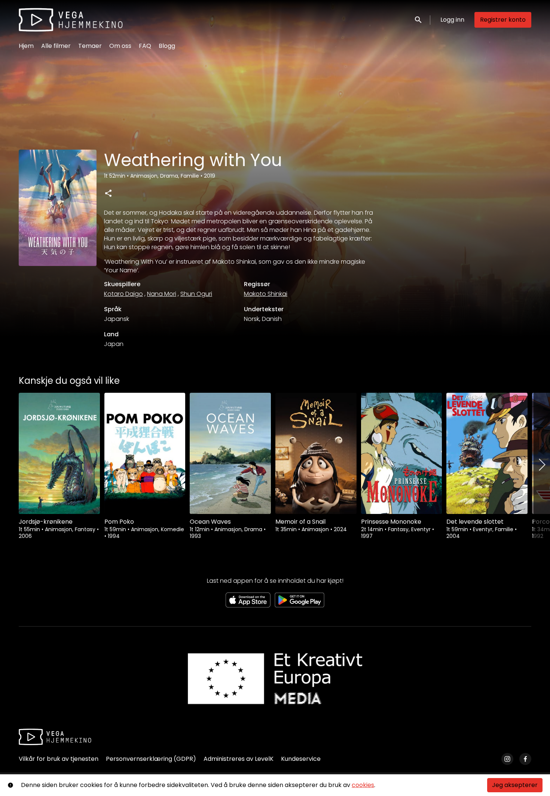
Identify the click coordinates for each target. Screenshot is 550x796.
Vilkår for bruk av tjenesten (58, 758)
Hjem (26, 46)
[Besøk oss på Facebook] (525, 759)
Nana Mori (161, 294)
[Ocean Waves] (230, 453)
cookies (363, 785)
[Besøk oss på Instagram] (507, 759)
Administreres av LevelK (239, 758)
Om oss (120, 46)
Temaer (90, 46)
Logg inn (452, 19)
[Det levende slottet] (487, 453)
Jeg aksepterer (515, 785)
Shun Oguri (196, 294)
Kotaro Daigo (123, 294)
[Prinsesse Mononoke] (401, 453)
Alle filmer (56, 46)
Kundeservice (301, 758)
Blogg (167, 46)
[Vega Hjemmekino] (55, 737)
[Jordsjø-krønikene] (59, 453)
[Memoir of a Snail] (316, 453)
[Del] (108, 193)
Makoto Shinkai (265, 294)
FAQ (145, 46)
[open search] (418, 20)
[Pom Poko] (145, 453)
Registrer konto (503, 19)
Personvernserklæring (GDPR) (151, 758)
